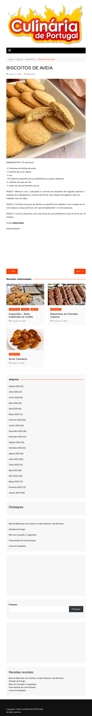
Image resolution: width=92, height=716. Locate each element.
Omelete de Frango (17, 529)
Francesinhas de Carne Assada (22, 541)
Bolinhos (25, 309)
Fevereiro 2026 (15, 420)
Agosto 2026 (14, 386)
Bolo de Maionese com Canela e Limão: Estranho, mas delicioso (36, 524)
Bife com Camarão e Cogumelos (22, 535)
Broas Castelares (18, 359)
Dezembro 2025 (15, 431)
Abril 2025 (13, 476)
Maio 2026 (13, 403)
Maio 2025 (13, 470)
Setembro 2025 (15, 448)
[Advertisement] (46, 247)
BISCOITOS (30, 74)
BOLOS (34, 309)
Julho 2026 (13, 392)
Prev (13, 271)
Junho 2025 (14, 465)
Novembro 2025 (15, 437)
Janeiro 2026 (14, 426)
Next (78, 271)
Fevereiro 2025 (15, 487)
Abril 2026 (13, 409)
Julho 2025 (13, 459)
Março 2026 (14, 414)
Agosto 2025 (14, 454)
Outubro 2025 (14, 442)
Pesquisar (13, 605)
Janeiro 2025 (14, 493)
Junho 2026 (14, 397)
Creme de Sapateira (17, 546)
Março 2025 (14, 482)
